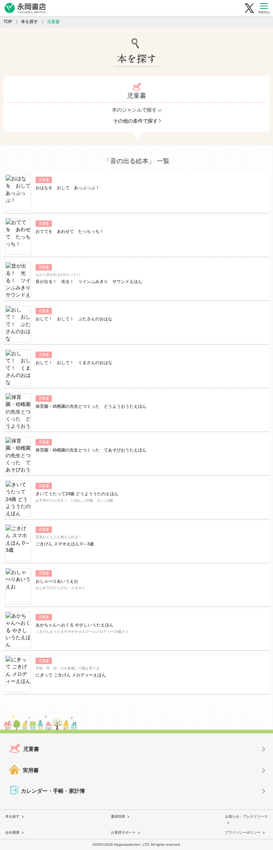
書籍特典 (118, 816)
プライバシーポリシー (243, 832)
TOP (8, 21)
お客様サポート (123, 832)
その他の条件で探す (135, 121)
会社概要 (12, 832)
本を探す (29, 21)
